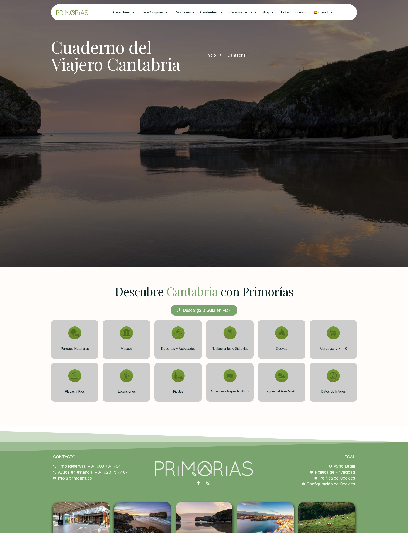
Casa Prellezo (209, 12)
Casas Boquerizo (241, 12)
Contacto (301, 12)
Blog (266, 12)
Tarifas (284, 12)
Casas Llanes (121, 12)
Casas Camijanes (152, 12)
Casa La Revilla (184, 12)
